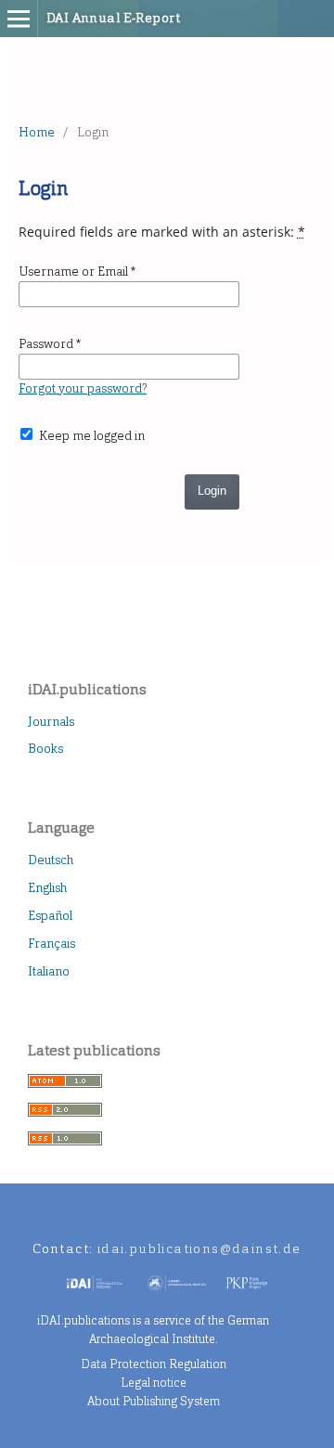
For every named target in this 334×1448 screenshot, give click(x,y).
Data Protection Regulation (153, 1364)
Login (212, 491)
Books (45, 748)
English (47, 888)
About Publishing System (153, 1401)
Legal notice (153, 1382)
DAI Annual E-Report (113, 18)
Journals (51, 722)
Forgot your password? (83, 388)
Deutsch (50, 860)
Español (50, 916)
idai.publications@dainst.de (199, 1249)
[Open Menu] (18, 18)
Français (51, 943)
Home (37, 132)
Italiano (49, 971)
